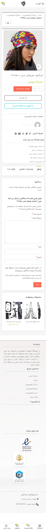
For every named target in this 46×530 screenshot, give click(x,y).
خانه (40, 15)
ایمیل (38, 257)
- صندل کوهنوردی (32, 393)
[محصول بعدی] (5, 23)
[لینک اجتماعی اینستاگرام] (23, 133)
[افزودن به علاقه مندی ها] (27, 305)
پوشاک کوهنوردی (29, 15)
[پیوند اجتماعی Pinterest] (15, 133)
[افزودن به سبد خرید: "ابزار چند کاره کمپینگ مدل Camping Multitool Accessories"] (8, 309)
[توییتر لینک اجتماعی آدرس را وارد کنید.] (26, 133)
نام (39, 247)
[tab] (39, 169)
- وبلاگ (36, 380)
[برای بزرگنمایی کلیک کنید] (38, 66)
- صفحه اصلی (34, 376)
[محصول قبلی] (10, 23)
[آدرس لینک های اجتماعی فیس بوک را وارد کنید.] (29, 133)
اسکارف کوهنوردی (13, 15)
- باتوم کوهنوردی (32, 389)
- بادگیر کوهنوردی (32, 384)
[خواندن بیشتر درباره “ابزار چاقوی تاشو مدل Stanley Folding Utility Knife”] (27, 309)
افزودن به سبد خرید (22, 89)
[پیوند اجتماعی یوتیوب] (19, 133)
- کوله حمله (34, 397)
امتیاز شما (36, 214)
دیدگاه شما (36, 218)
